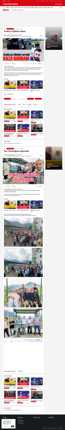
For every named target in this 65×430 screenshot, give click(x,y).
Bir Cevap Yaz (8, 141)
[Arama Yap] (56, 4)
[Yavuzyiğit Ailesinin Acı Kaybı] (37, 130)
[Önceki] (9, 10)
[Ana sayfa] (3, 7)
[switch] (60, 7)
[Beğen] (29, 64)
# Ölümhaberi (29, 104)
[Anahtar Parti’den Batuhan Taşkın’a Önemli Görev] (10, 130)
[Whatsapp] (61, 428)
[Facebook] (59, 428)
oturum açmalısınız (16, 143)
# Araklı (19, 104)
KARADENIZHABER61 (10, 4)
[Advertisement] (32, 19)
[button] (59, 4)
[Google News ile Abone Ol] (7, 64)
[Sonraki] (10, 10)
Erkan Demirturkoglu (11, 34)
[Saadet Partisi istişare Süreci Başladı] (23, 130)
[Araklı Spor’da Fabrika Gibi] (53, 38)
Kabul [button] (12, 426)
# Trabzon (35, 104)
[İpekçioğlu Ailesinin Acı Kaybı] (10, 86)
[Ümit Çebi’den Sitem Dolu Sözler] (36, 86)
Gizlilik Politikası (5, 426)
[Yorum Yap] (31, 64)
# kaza (24, 104)
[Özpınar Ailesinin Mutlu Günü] (23, 86)
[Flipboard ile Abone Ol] (14, 64)
